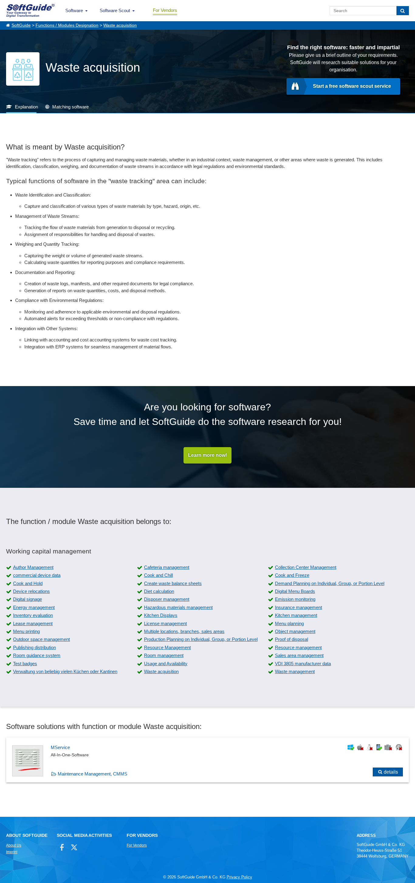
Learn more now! (207, 455)
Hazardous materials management (178, 607)
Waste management (295, 671)
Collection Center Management (305, 567)
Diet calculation (159, 591)
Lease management (33, 623)
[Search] (402, 10)
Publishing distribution (34, 647)
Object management (295, 631)
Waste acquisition (120, 25)
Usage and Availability (165, 663)
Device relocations (31, 591)
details (391, 772)
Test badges (25, 663)
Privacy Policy (239, 877)
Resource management (298, 647)
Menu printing (26, 631)
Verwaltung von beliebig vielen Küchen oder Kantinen (65, 671)
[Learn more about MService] (207, 760)
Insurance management (298, 607)
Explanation (26, 106)
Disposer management (166, 599)
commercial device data (36, 575)
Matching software (70, 106)
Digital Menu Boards (295, 591)
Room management (163, 655)
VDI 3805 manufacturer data (303, 663)
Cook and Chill (158, 575)
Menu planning (289, 623)
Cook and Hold (28, 583)
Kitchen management (296, 615)
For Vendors (165, 10)
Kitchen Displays (160, 615)
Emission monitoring (295, 599)
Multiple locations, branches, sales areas (184, 631)
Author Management (33, 567)
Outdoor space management (41, 639)
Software (74, 10)
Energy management (34, 607)
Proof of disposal (291, 639)
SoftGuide (21, 25)
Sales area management (299, 655)
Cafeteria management (166, 567)
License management (165, 623)
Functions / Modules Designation (67, 25)
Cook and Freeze (292, 575)
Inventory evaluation (33, 615)
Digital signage (27, 599)
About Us (13, 845)
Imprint (11, 852)
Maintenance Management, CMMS (92, 773)
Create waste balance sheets (173, 583)
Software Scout (115, 10)
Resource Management (167, 647)
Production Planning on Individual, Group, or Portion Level (201, 639)
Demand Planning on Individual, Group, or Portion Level (329, 583)
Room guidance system (36, 655)
